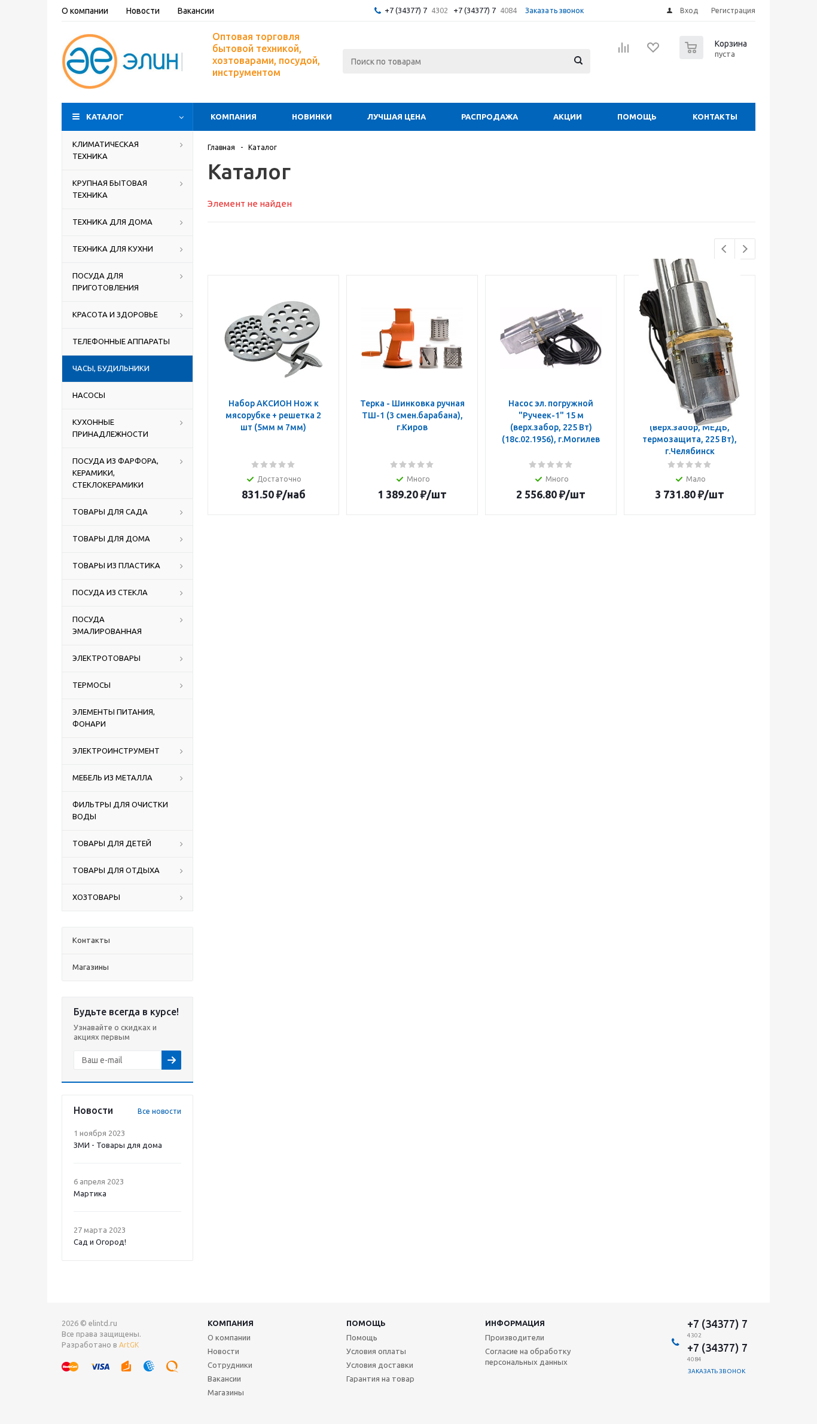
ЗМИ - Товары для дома (118, 1145)
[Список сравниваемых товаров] (623, 51)
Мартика (90, 1193)
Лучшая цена (396, 116)
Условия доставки (379, 1365)
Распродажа (489, 116)
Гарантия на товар (380, 1378)
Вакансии (224, 1378)
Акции (567, 116)
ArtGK (129, 1345)
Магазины (226, 1392)
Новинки (312, 116)
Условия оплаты (376, 1351)
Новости (223, 1351)
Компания (234, 116)
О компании (229, 1337)
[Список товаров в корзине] (714, 55)
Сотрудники (230, 1365)
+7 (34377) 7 (406, 10)
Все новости (159, 1111)
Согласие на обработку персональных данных (528, 1356)
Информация (515, 1323)
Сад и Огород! (100, 1242)
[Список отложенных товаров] (653, 51)
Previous (724, 249)
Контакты (715, 116)
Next (745, 249)
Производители (514, 1337)
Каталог (105, 116)
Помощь (637, 116)
